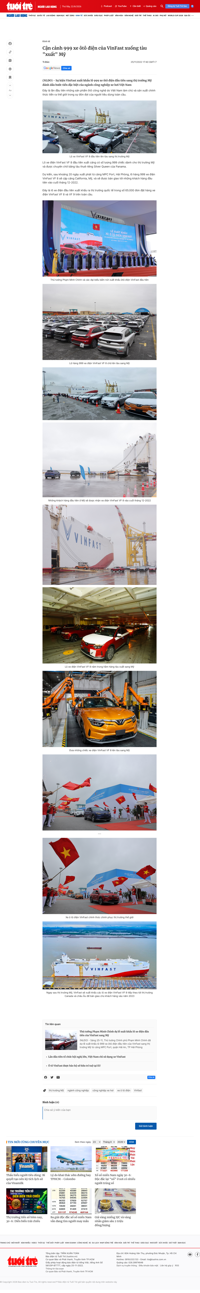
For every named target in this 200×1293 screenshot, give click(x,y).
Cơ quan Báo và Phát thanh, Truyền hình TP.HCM (69, 1271)
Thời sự (32, 15)
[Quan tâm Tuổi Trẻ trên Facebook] (197, 1254)
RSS (177, 1265)
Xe (90, 1243)
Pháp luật (109, 15)
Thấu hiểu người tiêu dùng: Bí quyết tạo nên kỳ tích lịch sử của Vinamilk (25, 1179)
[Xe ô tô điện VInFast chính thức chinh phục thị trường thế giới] (99, 876)
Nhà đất (154, 1243)
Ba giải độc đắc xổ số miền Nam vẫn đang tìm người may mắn (71, 1219)
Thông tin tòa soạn (55, 1268)
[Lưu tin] (10, 78)
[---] (99, 792)
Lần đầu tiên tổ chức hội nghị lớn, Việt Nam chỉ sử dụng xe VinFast (86, 1056)
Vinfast (138, 1090)
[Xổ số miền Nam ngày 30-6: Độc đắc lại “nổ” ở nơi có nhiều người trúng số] (115, 1159)
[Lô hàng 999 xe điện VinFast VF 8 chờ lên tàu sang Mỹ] (99, 322)
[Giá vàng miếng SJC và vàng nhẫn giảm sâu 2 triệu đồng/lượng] (115, 1201)
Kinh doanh (70, 1243)
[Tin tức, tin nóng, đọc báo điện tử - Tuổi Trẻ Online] (22, 6)
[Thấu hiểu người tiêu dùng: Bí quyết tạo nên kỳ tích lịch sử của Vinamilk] (26, 1159)
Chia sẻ (66, 68)
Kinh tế (79, 15)
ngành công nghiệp (78, 1090)
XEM (131, 1142)
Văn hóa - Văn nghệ (124, 15)
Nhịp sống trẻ (106, 1243)
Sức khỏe (88, 15)
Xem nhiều (25, 1243)
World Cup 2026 (175, 15)
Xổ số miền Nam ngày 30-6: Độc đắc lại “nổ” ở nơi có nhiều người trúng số (115, 1179)
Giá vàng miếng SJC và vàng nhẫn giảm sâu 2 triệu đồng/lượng (113, 1221)
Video (34, 1243)
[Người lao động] (47, 6)
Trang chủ (5, 1243)
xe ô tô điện (123, 1090)
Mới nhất (15, 1243)
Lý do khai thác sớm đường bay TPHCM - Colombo (70, 1177)
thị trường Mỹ (56, 1090)
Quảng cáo (151, 6)
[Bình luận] (10, 61)
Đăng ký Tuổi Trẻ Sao (177, 6)
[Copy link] (10, 52)
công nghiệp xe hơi (102, 1090)
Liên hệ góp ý (166, 1265)
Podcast (108, 6)
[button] (10, 85)
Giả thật (173, 1243)
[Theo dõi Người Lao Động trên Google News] (51, 68)
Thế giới (50, 1243)
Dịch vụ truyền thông (127, 1265)
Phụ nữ (163, 15)
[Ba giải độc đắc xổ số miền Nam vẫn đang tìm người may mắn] (71, 1201)
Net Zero (70, 15)
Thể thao (147, 15)
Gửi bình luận (146, 1126)
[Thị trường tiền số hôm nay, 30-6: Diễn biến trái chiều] (26, 1201)
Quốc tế (41, 15)
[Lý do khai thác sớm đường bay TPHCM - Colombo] (71, 1159)
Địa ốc (187, 15)
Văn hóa (118, 1243)
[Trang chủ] (17, 15)
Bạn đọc (61, 15)
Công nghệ (82, 1243)
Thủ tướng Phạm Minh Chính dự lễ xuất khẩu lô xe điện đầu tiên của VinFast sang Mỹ (114, 1033)
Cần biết (137, 6)
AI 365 (155, 15)
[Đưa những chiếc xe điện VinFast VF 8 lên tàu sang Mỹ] (99, 709)
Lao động (50, 15)
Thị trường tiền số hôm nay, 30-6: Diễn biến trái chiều (24, 1219)
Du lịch (95, 1243)
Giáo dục (98, 15)
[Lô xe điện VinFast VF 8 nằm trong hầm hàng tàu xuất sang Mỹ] (99, 625)
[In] (10, 69)
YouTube (122, 6)
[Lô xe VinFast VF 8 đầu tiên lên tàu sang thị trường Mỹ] (99, 126)
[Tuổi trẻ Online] (22, 1261)
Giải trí (138, 15)
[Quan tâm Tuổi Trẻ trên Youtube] (190, 1254)
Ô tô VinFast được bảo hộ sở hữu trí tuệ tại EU (74, 1065)
